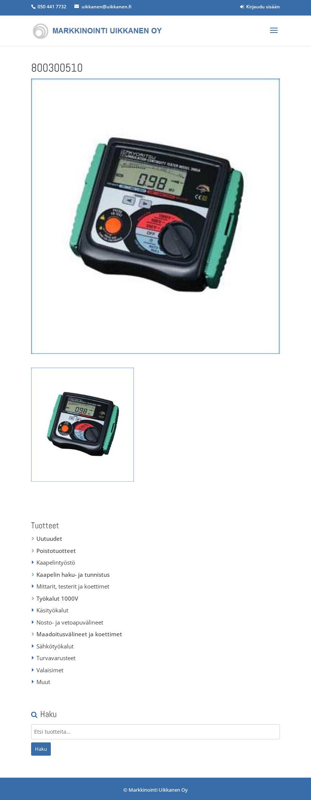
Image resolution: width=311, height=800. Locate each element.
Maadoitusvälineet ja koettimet (79, 634)
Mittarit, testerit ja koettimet (72, 586)
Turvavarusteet (55, 658)
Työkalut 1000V (57, 598)
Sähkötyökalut (55, 646)
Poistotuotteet (56, 550)
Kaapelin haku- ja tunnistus (73, 574)
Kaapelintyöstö (55, 562)
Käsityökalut (52, 610)
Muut (43, 682)
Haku (41, 748)
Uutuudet (49, 538)
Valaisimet (49, 670)
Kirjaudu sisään (262, 6)
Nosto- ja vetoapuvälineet (69, 622)
